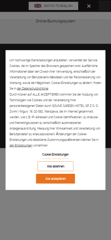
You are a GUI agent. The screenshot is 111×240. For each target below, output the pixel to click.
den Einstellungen (21, 145)
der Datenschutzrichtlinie (32, 88)
